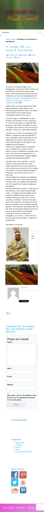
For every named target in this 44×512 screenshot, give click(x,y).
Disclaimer (21, 508)
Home (8, 39)
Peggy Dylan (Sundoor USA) (15, 98)
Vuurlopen (19, 445)
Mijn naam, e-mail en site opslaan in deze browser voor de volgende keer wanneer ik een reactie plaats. (21, 397)
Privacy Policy (8, 508)
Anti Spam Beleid (34, 508)
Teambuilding (20, 443)
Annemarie (24, 55)
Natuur (13, 39)
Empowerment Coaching (23, 452)
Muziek (18, 447)
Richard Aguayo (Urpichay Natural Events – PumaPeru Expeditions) (21, 100)
